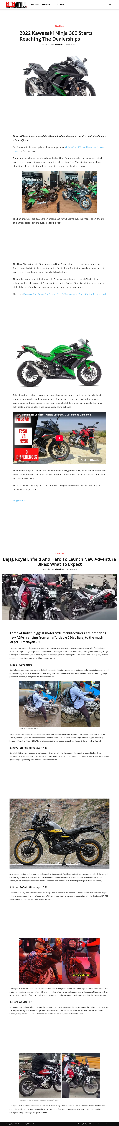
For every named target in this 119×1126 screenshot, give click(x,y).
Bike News (35, 4)
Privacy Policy (82, 1124)
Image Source (19, 500)
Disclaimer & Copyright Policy (98, 1124)
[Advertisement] (59, 17)
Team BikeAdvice (56, 44)
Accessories (58, 4)
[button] (110, 4)
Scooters (46, 4)
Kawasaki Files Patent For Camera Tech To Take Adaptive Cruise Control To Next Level (64, 294)
